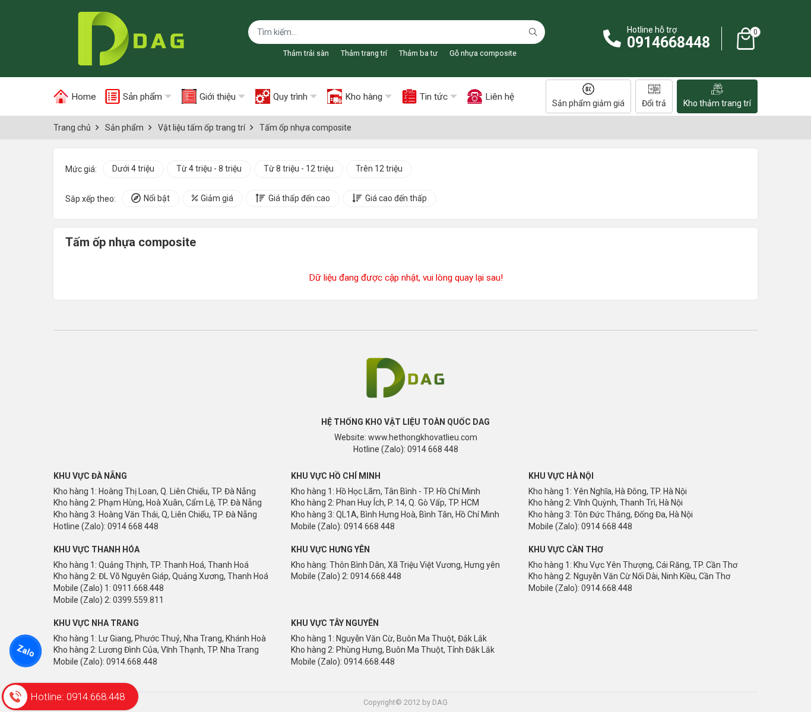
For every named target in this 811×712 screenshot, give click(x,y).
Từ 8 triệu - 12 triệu (299, 168)
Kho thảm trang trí (717, 103)
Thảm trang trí (364, 53)
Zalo (25, 650)
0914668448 (668, 42)
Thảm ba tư (418, 53)
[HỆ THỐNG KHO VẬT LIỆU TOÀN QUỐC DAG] (127, 38)
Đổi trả (654, 103)
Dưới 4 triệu (133, 168)
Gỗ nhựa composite (483, 53)
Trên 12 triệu (379, 168)
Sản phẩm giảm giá (588, 103)
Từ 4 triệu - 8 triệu (209, 168)
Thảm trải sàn (306, 53)
